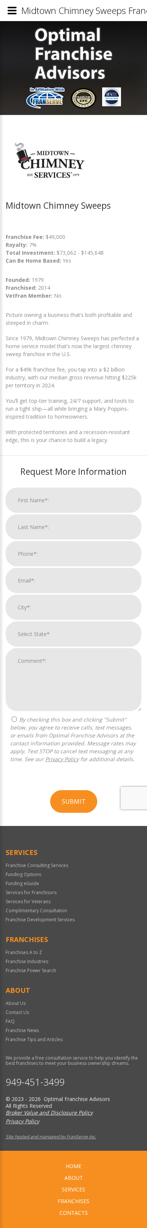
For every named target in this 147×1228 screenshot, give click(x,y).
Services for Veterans (28, 901)
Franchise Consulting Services (37, 865)
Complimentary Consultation (36, 910)
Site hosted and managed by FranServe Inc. (51, 1136)
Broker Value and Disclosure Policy (49, 1112)
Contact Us (17, 1012)
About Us (16, 1003)
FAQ (10, 1021)
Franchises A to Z (24, 952)
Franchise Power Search (31, 970)
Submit (74, 801)
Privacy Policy (62, 759)
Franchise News (22, 1030)
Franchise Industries (27, 961)
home (73, 1166)
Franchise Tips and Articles (34, 1039)
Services (73, 1189)
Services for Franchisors (31, 892)
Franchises (73, 1201)
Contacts (74, 1212)
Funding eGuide (22, 883)
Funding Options (23, 874)
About (73, 1177)
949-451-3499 (35, 1082)
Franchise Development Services (40, 919)
